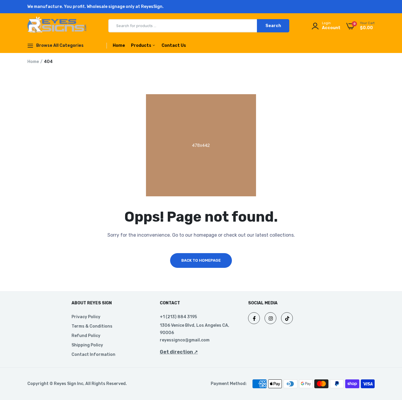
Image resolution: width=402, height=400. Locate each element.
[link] (385, 357)
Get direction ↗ (179, 352)
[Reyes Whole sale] (56, 25)
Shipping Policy (87, 345)
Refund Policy (86, 335)
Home (119, 45)
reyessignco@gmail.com (185, 340)
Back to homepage (201, 260)
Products (141, 45)
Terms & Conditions (92, 326)
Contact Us (174, 45)
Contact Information (93, 354)
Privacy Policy (86, 316)
